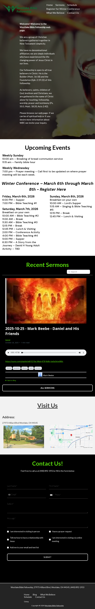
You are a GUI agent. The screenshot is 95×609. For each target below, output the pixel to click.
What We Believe (55, 12)
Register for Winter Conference (63, 8)
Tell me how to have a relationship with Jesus (26, 540)
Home (49, 4)
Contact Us (73, 12)
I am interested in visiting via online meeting (67, 540)
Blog (35, 594)
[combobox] (51, 494)
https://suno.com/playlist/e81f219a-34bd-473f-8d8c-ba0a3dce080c (34, 361)
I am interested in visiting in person (25, 531)
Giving (26, 602)
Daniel (7, 340)
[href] (71, 436)
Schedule (72, 4)
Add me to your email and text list (24, 547)
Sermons (60, 4)
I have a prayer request (62, 531)
